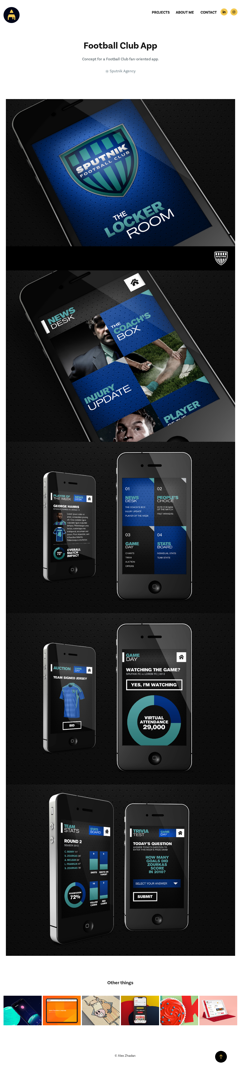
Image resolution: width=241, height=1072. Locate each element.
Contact (209, 12)
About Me (185, 12)
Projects (161, 12)
